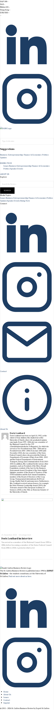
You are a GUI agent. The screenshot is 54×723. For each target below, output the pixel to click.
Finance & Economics (32, 154)
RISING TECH (6, 163)
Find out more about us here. (20, 576)
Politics (45, 154)
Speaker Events (16, 168)
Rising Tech (25, 200)
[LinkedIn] (27, 70)
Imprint (6, 703)
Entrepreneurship (15, 154)
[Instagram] (27, 125)
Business (3, 154)
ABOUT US (4, 174)
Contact (6, 700)
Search (7, 190)
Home (5, 691)
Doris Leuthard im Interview (17, 538)
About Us (7, 694)
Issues (6, 166)
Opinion (3, 157)
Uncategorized (25, 535)
